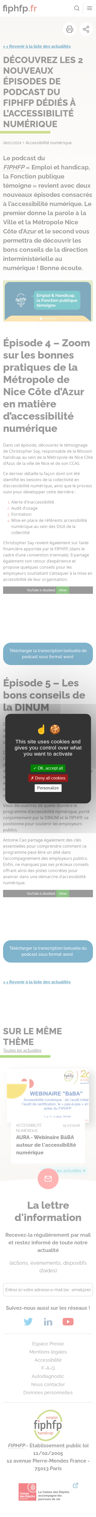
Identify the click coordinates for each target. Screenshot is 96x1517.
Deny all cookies (49, 778)
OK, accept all (50, 768)
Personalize (48, 788)
